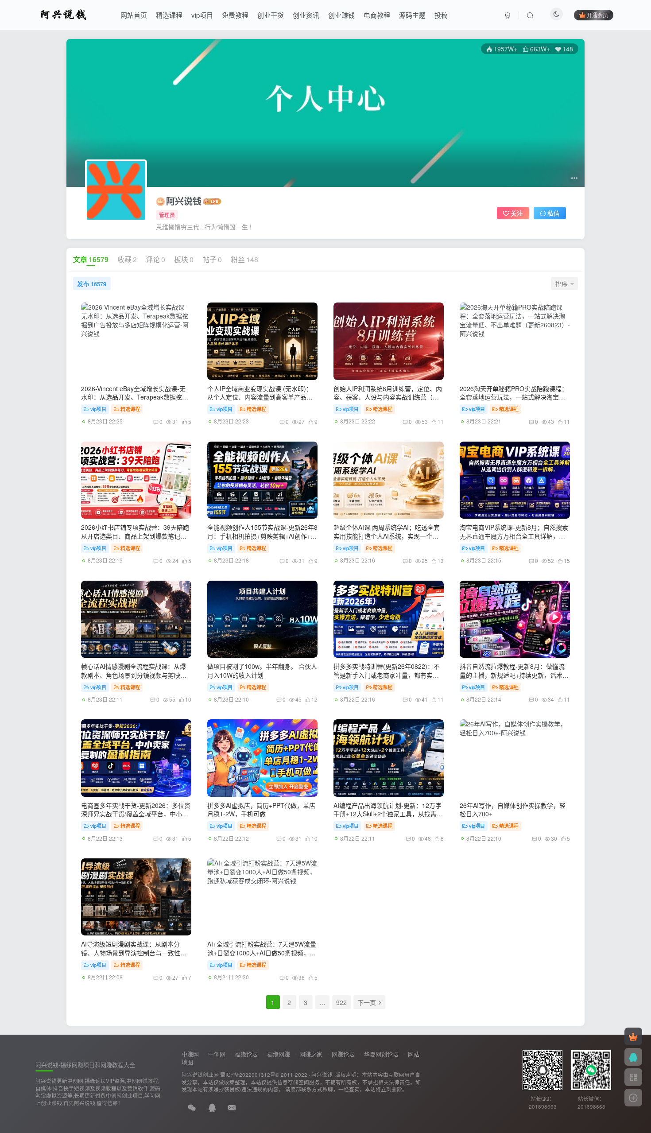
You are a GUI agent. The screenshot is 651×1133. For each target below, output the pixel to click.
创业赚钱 (341, 14)
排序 (561, 283)
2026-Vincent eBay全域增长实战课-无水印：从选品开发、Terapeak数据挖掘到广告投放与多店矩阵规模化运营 (134, 397)
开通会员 (597, 15)
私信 (553, 213)
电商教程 (377, 14)
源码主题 (412, 14)
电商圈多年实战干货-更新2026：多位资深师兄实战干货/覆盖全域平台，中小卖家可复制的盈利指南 (135, 814)
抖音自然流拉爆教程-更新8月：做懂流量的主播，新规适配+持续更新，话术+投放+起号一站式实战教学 (512, 675)
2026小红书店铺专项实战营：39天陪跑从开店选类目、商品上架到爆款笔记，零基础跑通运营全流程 (135, 536)
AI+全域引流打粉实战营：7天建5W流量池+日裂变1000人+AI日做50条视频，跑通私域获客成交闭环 (261, 952)
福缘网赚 (278, 1054)
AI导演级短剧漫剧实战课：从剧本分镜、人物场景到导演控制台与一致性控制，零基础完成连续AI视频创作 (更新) (133, 952)
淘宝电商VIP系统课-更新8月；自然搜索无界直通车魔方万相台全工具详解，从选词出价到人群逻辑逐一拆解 (514, 536)
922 (341, 1002)
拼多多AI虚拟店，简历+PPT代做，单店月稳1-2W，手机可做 (261, 810)
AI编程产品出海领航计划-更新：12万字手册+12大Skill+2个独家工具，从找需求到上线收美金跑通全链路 (388, 814)
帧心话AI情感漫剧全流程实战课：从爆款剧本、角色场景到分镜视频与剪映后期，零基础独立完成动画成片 (133, 675)
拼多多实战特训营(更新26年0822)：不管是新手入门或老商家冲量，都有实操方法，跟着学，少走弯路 (386, 675)
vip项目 (202, 14)
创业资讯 (306, 14)
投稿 (441, 14)
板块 (184, 259)
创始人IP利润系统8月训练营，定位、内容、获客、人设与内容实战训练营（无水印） (387, 397)
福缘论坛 (246, 1054)
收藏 (127, 259)
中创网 (216, 1054)
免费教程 (235, 14)
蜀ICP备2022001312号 (247, 1074)
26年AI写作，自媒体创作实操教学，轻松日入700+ (513, 810)
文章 (90, 259)
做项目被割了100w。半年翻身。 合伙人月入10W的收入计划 (262, 670)
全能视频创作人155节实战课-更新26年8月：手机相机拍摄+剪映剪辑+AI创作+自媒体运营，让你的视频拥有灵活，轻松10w (262, 540)
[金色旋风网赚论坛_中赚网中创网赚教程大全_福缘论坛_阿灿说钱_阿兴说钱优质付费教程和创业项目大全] (63, 13)
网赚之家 (310, 1054)
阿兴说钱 (184, 201)
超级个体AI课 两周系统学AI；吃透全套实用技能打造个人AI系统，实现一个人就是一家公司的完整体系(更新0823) (386, 536)
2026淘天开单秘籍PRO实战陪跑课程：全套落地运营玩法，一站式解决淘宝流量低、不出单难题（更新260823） (514, 397)
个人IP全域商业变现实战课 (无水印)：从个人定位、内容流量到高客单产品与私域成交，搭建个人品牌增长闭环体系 (260, 397)
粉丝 (244, 259)
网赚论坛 (343, 1054)
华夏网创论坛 (381, 1054)
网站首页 (133, 14)
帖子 (212, 259)
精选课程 (169, 14)
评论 (155, 259)
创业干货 (270, 14)
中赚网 (190, 1054)
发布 (91, 283)
